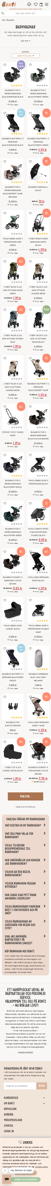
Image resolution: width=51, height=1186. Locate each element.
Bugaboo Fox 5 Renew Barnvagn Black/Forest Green (38, 93)
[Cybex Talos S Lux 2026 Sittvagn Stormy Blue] (13, 320)
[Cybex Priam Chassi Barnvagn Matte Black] (38, 223)
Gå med (42, 1086)
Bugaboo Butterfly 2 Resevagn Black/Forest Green (38, 142)
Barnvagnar (10, 20)
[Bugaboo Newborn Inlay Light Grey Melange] (38, 658)
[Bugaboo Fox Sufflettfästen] (13, 707)
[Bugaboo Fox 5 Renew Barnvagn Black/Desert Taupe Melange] (13, 171)
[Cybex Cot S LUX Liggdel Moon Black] (13, 752)
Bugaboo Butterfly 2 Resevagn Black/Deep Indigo (13, 677)
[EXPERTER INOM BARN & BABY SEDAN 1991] (9, 5)
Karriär (8, 1114)
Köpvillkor (10, 1109)
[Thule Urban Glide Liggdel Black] (13, 610)
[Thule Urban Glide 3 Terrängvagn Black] (38, 465)
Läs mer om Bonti (25, 1052)
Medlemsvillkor (13, 1120)
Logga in (9, 1131)
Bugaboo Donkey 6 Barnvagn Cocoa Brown (13, 580)
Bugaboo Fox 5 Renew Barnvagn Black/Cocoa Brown (38, 435)
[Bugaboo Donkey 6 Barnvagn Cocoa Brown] (13, 562)
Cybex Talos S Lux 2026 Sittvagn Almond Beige (38, 290)
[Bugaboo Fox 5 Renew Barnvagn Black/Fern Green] (13, 513)
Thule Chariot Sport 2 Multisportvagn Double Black (38, 532)
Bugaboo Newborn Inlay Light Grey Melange (38, 677)
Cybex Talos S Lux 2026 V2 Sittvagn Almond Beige (13, 387)
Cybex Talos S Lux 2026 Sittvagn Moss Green (13, 290)
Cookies (8, 1125)
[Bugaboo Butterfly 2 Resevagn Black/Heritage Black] (13, 123)
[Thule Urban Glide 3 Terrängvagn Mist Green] (13, 223)
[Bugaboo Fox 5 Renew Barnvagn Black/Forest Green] (38, 75)
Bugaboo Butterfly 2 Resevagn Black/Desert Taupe (38, 387)
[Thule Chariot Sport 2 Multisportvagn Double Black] (38, 513)
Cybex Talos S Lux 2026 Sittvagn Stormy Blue (13, 338)
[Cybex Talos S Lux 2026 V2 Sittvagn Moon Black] (38, 320)
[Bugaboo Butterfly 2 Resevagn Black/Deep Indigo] (13, 658)
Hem (3, 20)
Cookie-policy (41, 1167)
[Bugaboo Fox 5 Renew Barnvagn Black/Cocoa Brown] (38, 417)
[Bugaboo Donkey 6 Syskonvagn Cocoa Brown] (38, 752)
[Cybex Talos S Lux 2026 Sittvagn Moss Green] (13, 271)
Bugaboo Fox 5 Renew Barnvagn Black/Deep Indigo (13, 483)
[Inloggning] (29, 4)
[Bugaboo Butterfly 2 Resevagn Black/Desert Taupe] (38, 368)
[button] (41, 4)
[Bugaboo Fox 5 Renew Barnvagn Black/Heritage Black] (13, 75)
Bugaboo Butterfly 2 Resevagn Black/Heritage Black (13, 142)
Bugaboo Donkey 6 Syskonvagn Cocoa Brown (38, 770)
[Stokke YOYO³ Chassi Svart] (13, 417)
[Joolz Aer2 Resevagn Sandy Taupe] (38, 707)
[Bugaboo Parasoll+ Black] (38, 171)
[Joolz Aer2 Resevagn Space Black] (38, 562)
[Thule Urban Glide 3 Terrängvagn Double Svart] (38, 610)
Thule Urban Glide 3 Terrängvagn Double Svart (38, 628)
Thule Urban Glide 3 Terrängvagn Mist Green (13, 242)
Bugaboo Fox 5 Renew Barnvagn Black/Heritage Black (13, 93)
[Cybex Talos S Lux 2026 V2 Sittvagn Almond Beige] (13, 368)
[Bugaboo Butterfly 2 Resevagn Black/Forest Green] (38, 123)
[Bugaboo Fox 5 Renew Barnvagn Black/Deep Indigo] (13, 465)
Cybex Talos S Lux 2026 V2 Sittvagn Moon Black (38, 338)
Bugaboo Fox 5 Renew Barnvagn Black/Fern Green (13, 532)
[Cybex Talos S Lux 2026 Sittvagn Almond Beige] (38, 271)
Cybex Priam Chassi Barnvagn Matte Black (38, 242)
